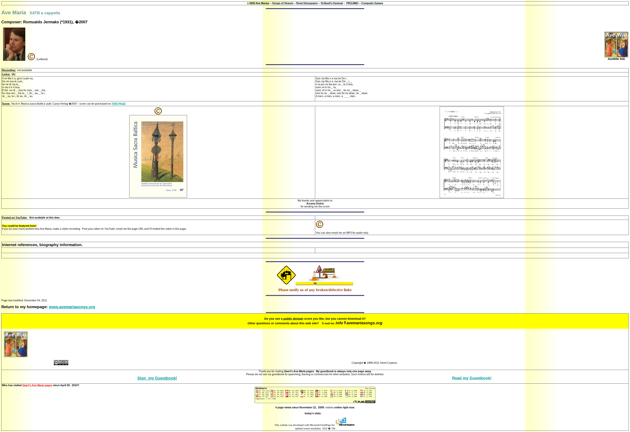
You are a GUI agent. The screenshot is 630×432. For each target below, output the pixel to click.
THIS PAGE (119, 103)
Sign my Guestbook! (157, 378)
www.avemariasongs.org (72, 307)
